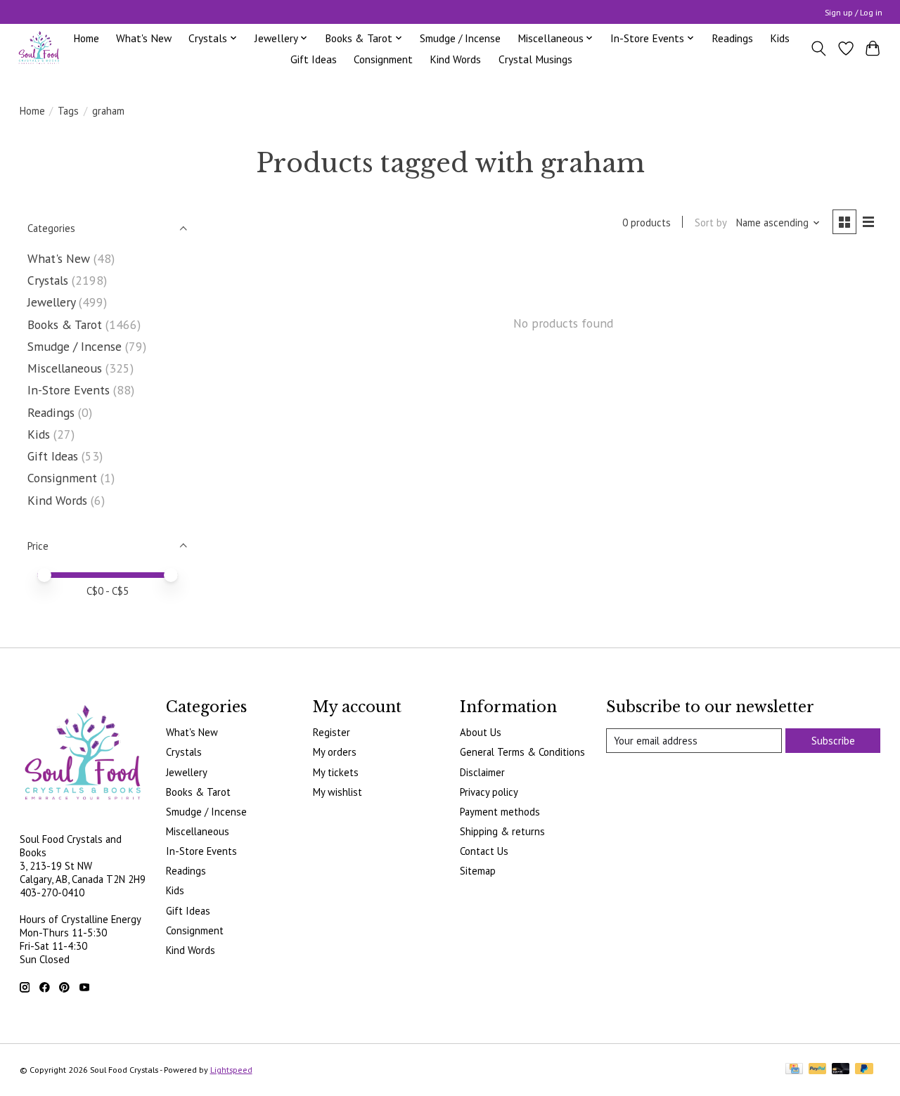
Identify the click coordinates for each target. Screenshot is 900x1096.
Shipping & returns (502, 831)
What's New (144, 38)
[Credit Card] (794, 1069)
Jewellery (51, 302)
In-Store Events (68, 390)
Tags (68, 110)
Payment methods (500, 811)
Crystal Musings (535, 59)
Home (86, 38)
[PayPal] (818, 1069)
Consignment (383, 59)
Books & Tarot (64, 324)
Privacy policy (489, 792)
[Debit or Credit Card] (841, 1069)
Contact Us (484, 851)
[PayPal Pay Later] (864, 1069)
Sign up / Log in (853, 12)
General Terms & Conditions (522, 752)
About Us (480, 732)
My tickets (336, 772)
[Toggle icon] (818, 48)
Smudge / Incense (460, 38)
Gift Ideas (313, 59)
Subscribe (833, 740)
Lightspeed (231, 1069)
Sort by (711, 222)
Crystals (47, 280)
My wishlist (337, 792)
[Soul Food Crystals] (39, 48)
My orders (334, 752)
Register (331, 732)
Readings (732, 38)
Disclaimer (482, 772)
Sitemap (478, 870)
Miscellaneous (64, 368)
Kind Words (455, 59)
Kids (780, 38)
